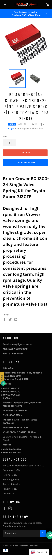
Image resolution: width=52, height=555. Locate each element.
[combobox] (39, 552)
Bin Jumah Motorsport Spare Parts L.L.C (23, 465)
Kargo (11, 128)
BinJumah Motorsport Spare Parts (24, 546)
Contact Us (8, 493)
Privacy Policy (10, 488)
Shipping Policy (11, 479)
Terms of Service (11, 484)
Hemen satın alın (25, 163)
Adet (5, 136)
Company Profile (11, 470)
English (40, 552)
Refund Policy (10, 474)
